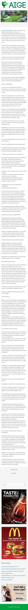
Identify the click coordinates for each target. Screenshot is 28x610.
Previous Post (14, 469)
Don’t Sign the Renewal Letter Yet (10, 566)
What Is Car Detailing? (7, 579)
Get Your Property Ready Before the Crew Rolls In (14, 568)
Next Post (14, 473)
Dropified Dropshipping (7, 30)
